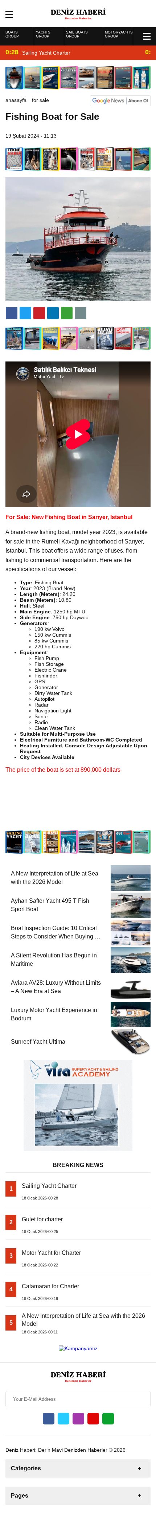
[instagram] (78, 1418)
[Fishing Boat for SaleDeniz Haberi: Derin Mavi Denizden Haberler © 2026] (78, 13)
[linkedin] (39, 313)
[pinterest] (53, 313)
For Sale (40, 100)
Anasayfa (15, 100)
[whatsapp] (108, 1418)
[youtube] (93, 1418)
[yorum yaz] (80, 313)
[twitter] (25, 313)
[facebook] (11, 313)
